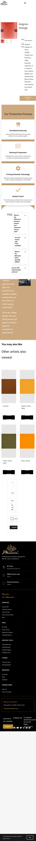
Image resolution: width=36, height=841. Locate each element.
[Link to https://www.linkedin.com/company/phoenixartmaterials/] (29, 728)
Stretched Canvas (7, 609)
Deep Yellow (25, 461)
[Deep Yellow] (27, 441)
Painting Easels (6, 647)
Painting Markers (6, 665)
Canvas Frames (6, 662)
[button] (20, 223)
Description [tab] (22, 39)
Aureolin (6, 406)
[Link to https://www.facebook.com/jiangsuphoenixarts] (14, 728)
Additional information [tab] (22, 45)
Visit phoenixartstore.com (11, 708)
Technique (4, 674)
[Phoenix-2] (4, 1)
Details (9, 417)
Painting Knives (6, 652)
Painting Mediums (7, 635)
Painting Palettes (6, 650)
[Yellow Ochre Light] (8, 441)
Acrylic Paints (6, 629)
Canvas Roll (5, 607)
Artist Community (6, 692)
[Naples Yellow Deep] (27, 386)
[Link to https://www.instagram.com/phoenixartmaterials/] (24, 728)
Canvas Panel (6, 612)
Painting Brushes (6, 644)
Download (4, 679)
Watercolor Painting (7, 632)
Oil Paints (4, 627)
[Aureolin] (8, 386)
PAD (3, 617)
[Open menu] (25, 3)
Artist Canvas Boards (7, 614)
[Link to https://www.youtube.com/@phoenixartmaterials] (17, 728)
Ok (30, 837)
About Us (4, 689)
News (3, 677)
